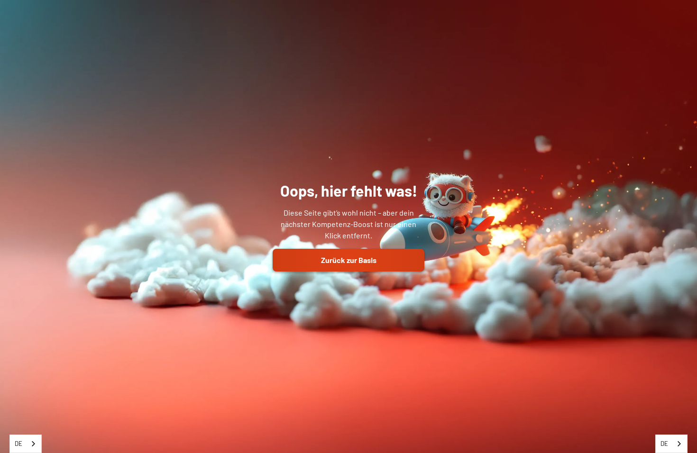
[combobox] (25, 444)
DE (18, 443)
